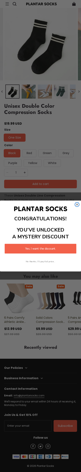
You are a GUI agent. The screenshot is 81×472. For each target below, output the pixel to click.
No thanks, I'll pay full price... (40, 261)
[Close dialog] (77, 204)
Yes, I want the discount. (40, 249)
